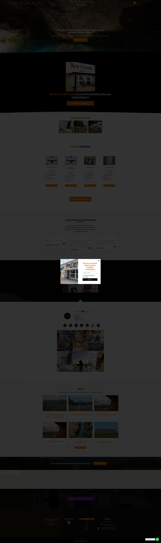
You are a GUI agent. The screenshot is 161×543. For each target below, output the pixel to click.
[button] (98, 260)
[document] (80, 271)
